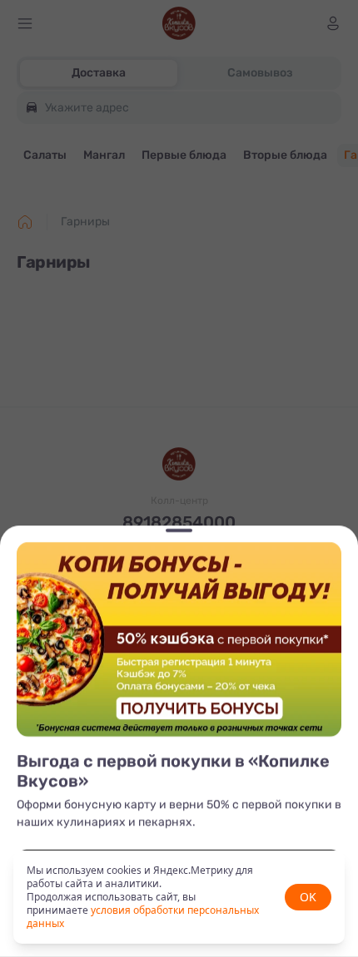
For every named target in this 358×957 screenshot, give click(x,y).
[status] (179, 897)
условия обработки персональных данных (143, 916)
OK (308, 897)
